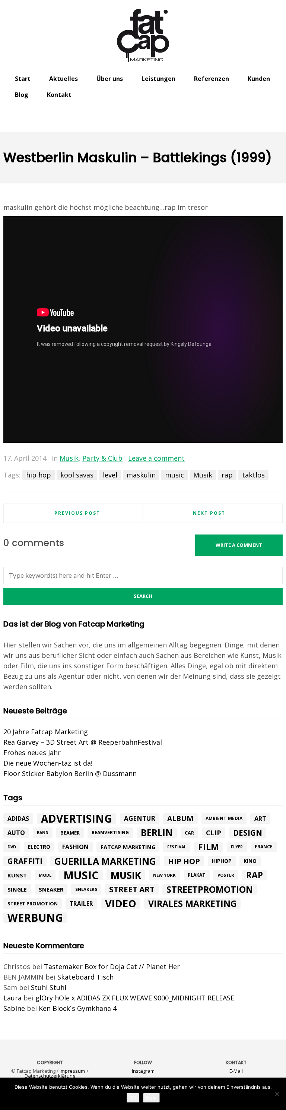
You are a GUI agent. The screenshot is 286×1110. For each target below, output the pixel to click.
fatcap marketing (128, 847)
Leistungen (158, 79)
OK (133, 1098)
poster (225, 875)
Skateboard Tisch (85, 976)
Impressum (72, 1071)
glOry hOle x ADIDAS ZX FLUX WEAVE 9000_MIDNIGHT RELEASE (134, 997)
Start (23, 79)
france (264, 846)
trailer (81, 903)
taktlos (253, 474)
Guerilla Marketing (105, 861)
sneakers (86, 889)
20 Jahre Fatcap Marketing (45, 731)
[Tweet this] (255, 458)
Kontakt (59, 95)
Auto (16, 833)
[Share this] (244, 458)
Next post (209, 513)
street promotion (32, 903)
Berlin (157, 832)
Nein (151, 1098)
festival (176, 846)
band (42, 832)
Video (120, 903)
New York (164, 875)
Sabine (14, 1008)
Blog (21, 95)
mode (45, 875)
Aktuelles (63, 79)
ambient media (224, 818)
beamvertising (110, 832)
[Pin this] (277, 458)
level (110, 474)
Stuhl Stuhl (48, 987)
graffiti (24, 861)
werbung (35, 917)
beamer (70, 832)
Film (208, 847)
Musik (69, 458)
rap (227, 474)
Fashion (75, 847)
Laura (12, 997)
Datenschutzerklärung (50, 1075)
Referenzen (211, 79)
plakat (197, 875)
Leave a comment (156, 458)
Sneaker (51, 889)
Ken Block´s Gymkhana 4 (78, 1008)
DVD (11, 846)
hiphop (222, 860)
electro (39, 846)
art (260, 818)
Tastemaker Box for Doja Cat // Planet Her (112, 966)
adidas (18, 818)
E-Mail (236, 1071)
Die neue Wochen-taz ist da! (47, 763)
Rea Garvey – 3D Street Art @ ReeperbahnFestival (82, 742)
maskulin (141, 474)
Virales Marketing (192, 903)
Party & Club (102, 458)
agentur (139, 818)
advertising (76, 818)
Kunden (259, 79)
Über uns (109, 79)
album (180, 818)
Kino (250, 861)
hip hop (38, 474)
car (189, 832)
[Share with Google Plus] (266, 458)
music (174, 474)
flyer (237, 846)
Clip (213, 832)
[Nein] (276, 1094)
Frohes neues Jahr (32, 752)
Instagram (143, 1071)
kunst (17, 875)
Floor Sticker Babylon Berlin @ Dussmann (70, 773)
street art (132, 889)
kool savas (76, 474)
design (247, 832)
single (17, 889)
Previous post (77, 513)
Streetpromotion (209, 889)
